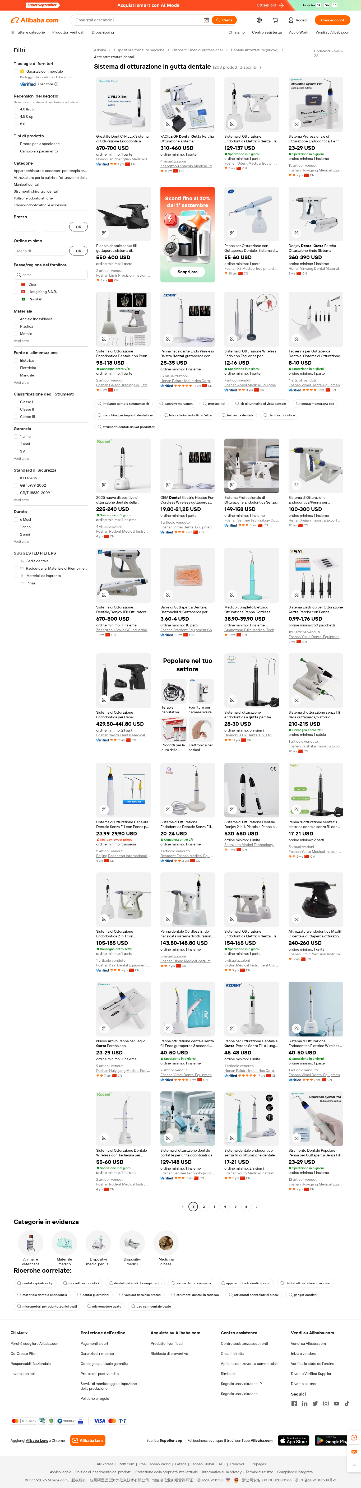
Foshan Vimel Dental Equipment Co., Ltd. (316, 385)
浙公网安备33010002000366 (266, 1480)
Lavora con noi (23, 1373)
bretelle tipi (216, 404)
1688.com (126, 1464)
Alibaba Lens (37, 1440)
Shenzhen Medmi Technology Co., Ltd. (251, 845)
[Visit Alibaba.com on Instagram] (326, 1403)
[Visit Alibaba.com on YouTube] (336, 1403)
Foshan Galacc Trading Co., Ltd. (121, 385)
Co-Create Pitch (24, 1353)
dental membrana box (317, 404)
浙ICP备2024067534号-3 (315, 1480)
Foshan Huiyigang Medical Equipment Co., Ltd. (316, 170)
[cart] (276, 21)
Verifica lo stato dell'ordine (312, 1363)
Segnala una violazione (239, 1394)
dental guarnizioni (95, 1295)
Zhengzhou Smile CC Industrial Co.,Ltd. (123, 630)
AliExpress (105, 1464)
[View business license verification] (228, 1480)
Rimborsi (228, 1373)
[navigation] (51, 628)
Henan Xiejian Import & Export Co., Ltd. (316, 520)
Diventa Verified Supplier (311, 1373)
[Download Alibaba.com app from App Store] (293, 1440)
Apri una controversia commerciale (250, 1363)
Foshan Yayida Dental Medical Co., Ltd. (123, 735)
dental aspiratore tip (37, 1283)
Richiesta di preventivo (169, 1353)
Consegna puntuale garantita (104, 1363)
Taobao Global (202, 1464)
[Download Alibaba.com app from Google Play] (332, 1440)
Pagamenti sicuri (94, 1343)
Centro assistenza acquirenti (244, 1343)
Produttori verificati (167, 1343)
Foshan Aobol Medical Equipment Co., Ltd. (251, 385)
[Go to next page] (256, 1206)
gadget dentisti (305, 1295)
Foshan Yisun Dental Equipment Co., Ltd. (316, 637)
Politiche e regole (95, 1398)
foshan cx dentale (240, 415)
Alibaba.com (261, 1440)
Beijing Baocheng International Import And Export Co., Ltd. (123, 856)
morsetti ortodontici (83, 1283)
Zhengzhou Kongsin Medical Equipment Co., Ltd (187, 166)
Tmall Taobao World (154, 1464)
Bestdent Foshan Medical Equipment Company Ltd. (187, 856)
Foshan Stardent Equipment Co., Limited (187, 630)
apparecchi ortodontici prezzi (248, 1283)
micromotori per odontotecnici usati (49, 1306)
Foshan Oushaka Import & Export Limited (316, 746)
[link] (354, 1438)
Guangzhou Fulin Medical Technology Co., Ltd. (251, 630)
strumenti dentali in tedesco (198, 1295)
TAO (221, 1464)
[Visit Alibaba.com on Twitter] (315, 1403)
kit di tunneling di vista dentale (263, 404)
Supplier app (171, 1440)
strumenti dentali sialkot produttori (129, 427)
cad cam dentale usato (154, 1306)
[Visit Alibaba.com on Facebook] (294, 1403)
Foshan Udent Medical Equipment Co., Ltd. (251, 163)
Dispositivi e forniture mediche (139, 50)
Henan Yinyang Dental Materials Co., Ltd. (316, 268)
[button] (206, 20)
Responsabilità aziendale (31, 1363)
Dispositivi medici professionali (197, 50)
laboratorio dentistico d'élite (190, 415)
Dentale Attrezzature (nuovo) (254, 50)
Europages (257, 1464)
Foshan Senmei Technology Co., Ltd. (251, 520)
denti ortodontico (282, 415)
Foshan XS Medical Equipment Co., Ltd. (251, 268)
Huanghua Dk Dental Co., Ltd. (248, 735)
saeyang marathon (179, 404)
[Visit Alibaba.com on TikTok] (347, 1403)
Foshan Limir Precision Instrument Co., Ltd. (123, 275)
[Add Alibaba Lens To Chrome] (87, 1440)
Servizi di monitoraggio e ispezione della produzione (109, 1386)
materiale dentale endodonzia (44, 1295)
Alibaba (100, 50)
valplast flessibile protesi (142, 1295)
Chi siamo (19, 1332)
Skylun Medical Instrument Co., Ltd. (251, 965)
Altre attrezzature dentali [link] (114, 57)
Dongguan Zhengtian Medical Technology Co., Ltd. (123, 159)
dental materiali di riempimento (137, 1283)
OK (78, 227)
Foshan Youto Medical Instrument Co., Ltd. (316, 851)
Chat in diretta (232, 1353)
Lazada (180, 1464)
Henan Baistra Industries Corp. (185, 381)
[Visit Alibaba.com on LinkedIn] (305, 1403)
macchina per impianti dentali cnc (128, 415)
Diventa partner (304, 1384)
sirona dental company (194, 1283)
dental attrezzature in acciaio (308, 1283)
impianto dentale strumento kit (126, 404)
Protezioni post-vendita (100, 1373)
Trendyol (237, 1464)
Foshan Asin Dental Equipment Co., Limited (123, 965)
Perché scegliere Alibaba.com (35, 1343)
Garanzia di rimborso (97, 1353)
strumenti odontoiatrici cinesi (256, 1295)
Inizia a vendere (303, 1353)
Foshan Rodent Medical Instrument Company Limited (123, 531)
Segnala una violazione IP (241, 1384)
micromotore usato (106, 1306)
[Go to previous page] (182, 1206)
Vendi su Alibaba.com (308, 1343)
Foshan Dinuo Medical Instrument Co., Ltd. (187, 961)
